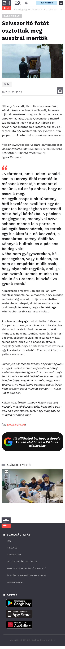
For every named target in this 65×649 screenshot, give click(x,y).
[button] (60, 9)
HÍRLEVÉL (12, 548)
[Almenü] (17, 3)
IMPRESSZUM (14, 554)
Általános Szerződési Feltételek (26, 575)
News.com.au (16, 424)
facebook (36, 9)
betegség (21, 9)
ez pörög (51, 9)
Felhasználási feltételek (22, 561)
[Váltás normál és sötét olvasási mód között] (26, 3)
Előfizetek (47, 3)
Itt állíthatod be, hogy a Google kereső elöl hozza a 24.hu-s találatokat (36, 442)
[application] (32, 486)
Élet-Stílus (12, 15)
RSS (9, 541)
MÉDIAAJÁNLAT (15, 582)
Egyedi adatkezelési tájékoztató (26, 568)
